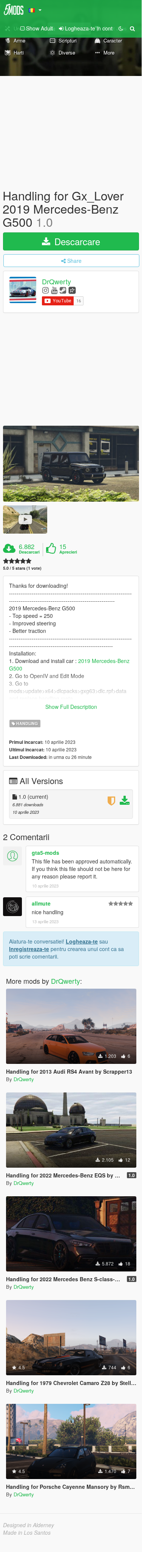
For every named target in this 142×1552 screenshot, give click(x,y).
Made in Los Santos (27, 1532)
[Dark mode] (121, 28)
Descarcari (29, 552)
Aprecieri (68, 552)
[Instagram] (45, 289)
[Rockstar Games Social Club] (72, 289)
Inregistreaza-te (29, 949)
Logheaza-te (82, 941)
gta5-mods (45, 852)
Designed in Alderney (28, 1525)
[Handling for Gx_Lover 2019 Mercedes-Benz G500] (71, 463)
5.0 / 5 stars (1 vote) (22, 568)
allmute (41, 903)
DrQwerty (56, 281)
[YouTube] (54, 289)
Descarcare (76, 241)
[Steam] (62, 289)
